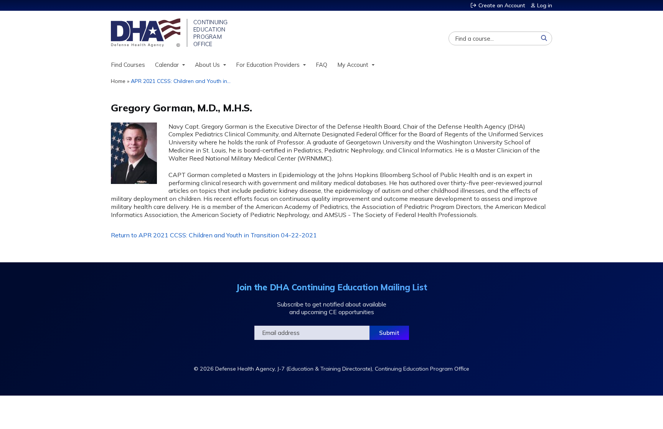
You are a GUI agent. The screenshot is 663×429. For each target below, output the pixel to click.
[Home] (146, 32)
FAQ (321, 64)
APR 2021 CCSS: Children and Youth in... (181, 81)
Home (118, 81)
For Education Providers (268, 64)
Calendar (167, 64)
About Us (207, 64)
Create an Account (501, 5)
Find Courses (128, 64)
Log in (544, 5)
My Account (352, 64)
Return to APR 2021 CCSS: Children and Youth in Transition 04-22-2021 (214, 235)
